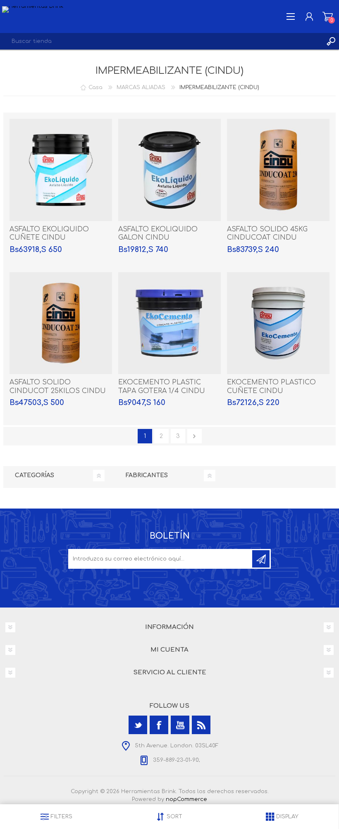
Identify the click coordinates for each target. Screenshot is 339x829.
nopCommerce (186, 799)
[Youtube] (180, 725)
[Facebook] (159, 725)
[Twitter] (138, 725)
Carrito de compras (327, 16)
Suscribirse (261, 559)
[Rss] (201, 725)
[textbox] (161, 41)
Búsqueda (330, 41)
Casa (95, 87)
